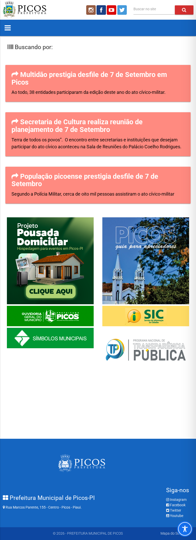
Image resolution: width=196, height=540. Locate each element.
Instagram (178, 500)
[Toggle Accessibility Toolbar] (185, 529)
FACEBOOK (101, 10)
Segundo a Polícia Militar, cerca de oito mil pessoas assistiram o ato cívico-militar (92, 194)
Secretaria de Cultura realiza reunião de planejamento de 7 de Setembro (77, 126)
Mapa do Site (171, 533)
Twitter (175, 510)
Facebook (177, 505)
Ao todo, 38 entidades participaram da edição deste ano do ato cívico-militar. (89, 92)
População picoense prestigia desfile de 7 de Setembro (84, 180)
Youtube (176, 516)
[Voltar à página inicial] (24, 16)
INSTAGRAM (90, 10)
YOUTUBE (112, 10)
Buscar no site (144, 9)
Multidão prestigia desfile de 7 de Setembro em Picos (89, 78)
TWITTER (122, 10)
